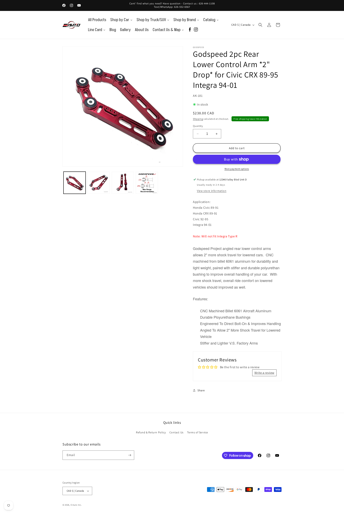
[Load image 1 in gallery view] (75, 183)
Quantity (198, 126)
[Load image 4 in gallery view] (147, 183)
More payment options (237, 168)
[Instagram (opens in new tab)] (196, 29)
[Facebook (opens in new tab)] (190, 29)
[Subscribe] (129, 455)
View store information (211, 191)
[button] (260, 25)
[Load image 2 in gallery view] (99, 183)
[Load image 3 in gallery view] (123, 183)
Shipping (198, 118)
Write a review (264, 373)
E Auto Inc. (76, 504)
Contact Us (176, 432)
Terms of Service (197, 432)
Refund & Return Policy (151, 432)
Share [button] (201, 390)
